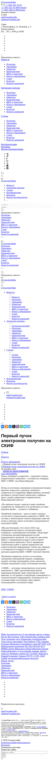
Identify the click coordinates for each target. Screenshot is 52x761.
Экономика (11, 67)
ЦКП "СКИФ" (7, 589)
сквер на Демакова (9, 653)
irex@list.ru (43, 732)
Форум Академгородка (12, 149)
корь (35, 644)
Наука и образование (15, 76)
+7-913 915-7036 (10, 729)
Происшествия (13, 71)
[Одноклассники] (6, 158)
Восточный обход (29, 637)
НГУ (43, 646)
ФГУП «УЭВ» (33, 656)
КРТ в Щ (46, 644)
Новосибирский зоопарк (37, 649)
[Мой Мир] (10, 426)
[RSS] (2, 429)
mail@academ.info (9, 17)
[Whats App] (7, 166)
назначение (19, 646)
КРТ (40, 644)
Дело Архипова (8, 639)
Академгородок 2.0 (15, 634)
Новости (5, 60)
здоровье (45, 641)
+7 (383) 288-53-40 (13, 10)
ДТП (38, 641)
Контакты (5, 147)
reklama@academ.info (10, 19)
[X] (13, 426)
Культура (10, 81)
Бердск (4, 637)
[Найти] (3, 756)
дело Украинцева (23, 639)
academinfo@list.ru (23, 731)
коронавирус (27, 644)
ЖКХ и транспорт (14, 74)
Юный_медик (7, 661)
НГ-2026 (29, 646)
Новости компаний (15, 83)
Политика (10, 64)
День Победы (29, 641)
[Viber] (7, 161)
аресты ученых (43, 634)
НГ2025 (36, 646)
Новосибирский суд (10, 651)
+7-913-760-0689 (41, 726)
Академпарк (30, 634)
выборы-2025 (44, 637)
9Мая (3, 634)
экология (34, 658)
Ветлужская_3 (14, 637)
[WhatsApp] (21, 426)
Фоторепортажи (9, 144)
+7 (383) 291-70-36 (13, 5)
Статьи (4, 116)
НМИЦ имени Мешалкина (13, 649)
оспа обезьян (25, 651)
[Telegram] (7, 156)
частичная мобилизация (19, 658)
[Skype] (25, 426)
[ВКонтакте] (7, 154)
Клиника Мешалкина (11, 644)
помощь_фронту (39, 651)
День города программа (12, 641)
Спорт (9, 79)
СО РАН (33, 653)
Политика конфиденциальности (15, 742)
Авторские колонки (10, 88)
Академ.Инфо (9, 474)
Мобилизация (7, 646)
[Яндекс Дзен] (7, 168)
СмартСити (24, 653)
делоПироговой (39, 639)
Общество (11, 69)
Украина (22, 656)
